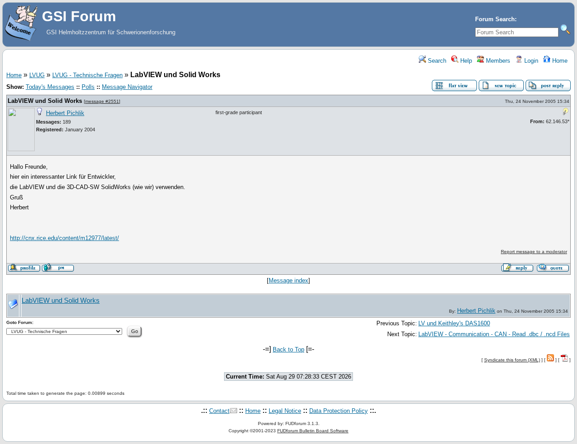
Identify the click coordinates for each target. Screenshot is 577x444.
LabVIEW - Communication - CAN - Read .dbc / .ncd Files (494, 334)
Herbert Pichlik (65, 113)
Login (530, 60)
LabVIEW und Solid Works (45, 100)
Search (436, 60)
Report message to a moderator (534, 251)
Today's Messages (50, 86)
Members (497, 60)
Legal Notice (285, 410)
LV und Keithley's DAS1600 (454, 323)
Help (465, 60)
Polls (88, 86)
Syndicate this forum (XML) (512, 359)
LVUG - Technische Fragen (87, 75)
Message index (288, 280)
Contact (219, 410)
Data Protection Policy (338, 410)
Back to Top (288, 349)
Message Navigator (127, 86)
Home (559, 60)
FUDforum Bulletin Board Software (312, 430)
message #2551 (102, 101)
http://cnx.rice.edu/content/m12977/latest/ (64, 238)
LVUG (37, 75)
